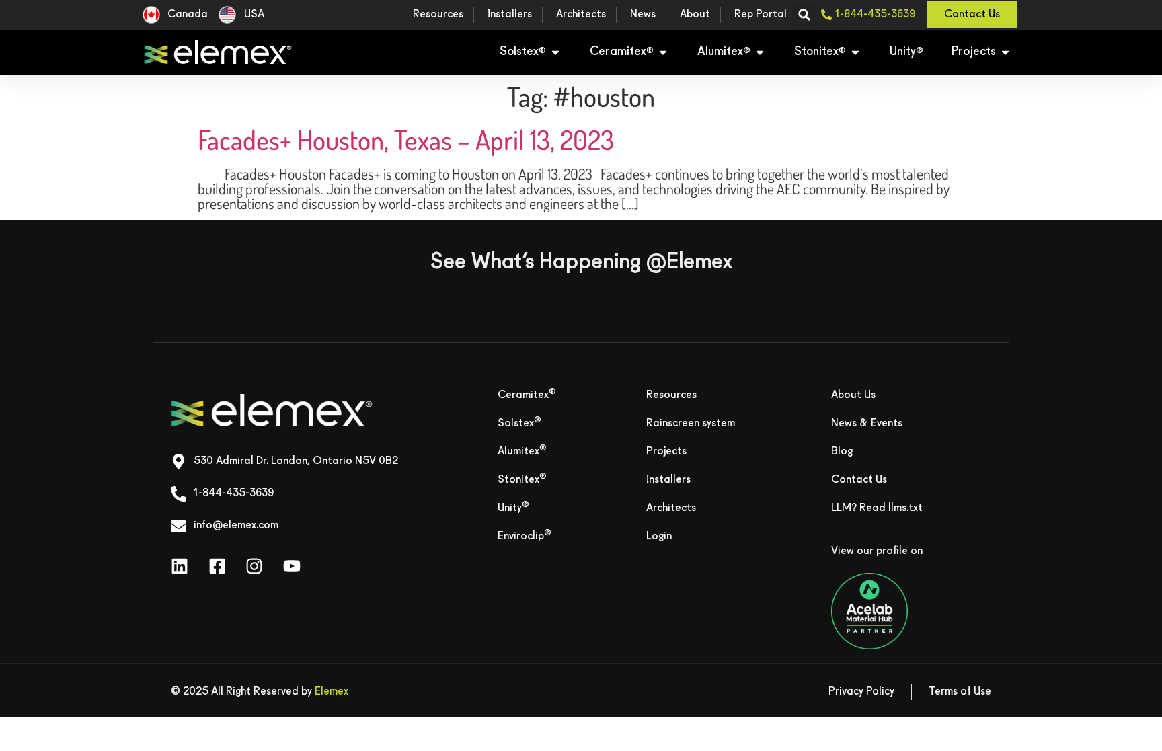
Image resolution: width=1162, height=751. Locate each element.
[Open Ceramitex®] (663, 52)
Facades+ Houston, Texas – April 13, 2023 (406, 139)
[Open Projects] (1005, 52)
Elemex (331, 691)
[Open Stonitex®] (855, 52)
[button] (804, 15)
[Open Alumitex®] (760, 52)
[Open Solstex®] (555, 52)
